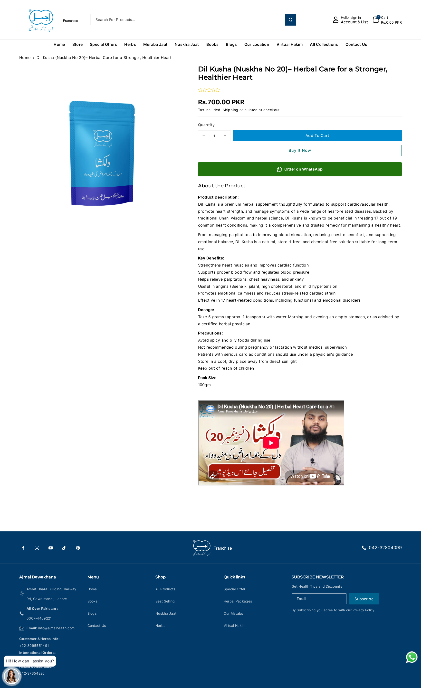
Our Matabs (233, 613)
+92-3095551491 (34, 645)
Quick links (234, 577)
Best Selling (165, 601)
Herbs (160, 625)
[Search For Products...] (290, 20)
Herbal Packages (238, 601)
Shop (160, 577)
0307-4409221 (39, 618)
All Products (165, 589)
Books (92, 601)
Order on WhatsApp (303, 169)
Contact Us (96, 625)
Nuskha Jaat (165, 613)
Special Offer (235, 589)
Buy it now (300, 150)
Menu (93, 577)
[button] (387, 19)
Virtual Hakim (235, 625)
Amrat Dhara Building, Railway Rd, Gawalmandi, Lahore (52, 594)
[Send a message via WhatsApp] (412, 657)
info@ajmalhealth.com (56, 628)
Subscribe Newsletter (318, 577)
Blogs (92, 613)
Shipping (230, 110)
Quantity (206, 124)
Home (24, 57)
